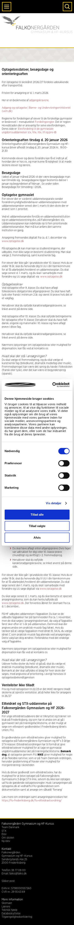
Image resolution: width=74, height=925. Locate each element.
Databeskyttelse (11, 913)
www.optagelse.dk (13, 241)
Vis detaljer (53, 503)
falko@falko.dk (18, 873)
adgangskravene (39, 100)
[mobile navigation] (6, 6)
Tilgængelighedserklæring (17, 917)
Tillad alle (37, 514)
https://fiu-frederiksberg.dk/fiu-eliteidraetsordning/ (32, 800)
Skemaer (7, 903)
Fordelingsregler (44, 122)
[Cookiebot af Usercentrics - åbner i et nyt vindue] (52, 384)
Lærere (6, 906)
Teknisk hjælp (9, 910)
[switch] (63, 463)
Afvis (37, 537)
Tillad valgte (37, 526)
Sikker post (8, 881)
